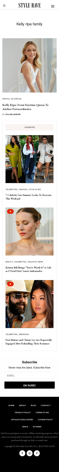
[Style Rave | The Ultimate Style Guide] (30, 5)
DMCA (25, 426)
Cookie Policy (45, 419)
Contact (46, 405)
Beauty (9, 261)
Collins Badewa (13, 114)
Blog (33, 405)
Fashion (23, 189)
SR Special (16, 98)
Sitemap (37, 426)
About (22, 405)
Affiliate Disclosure (22, 419)
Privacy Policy (23, 412)
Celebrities (11, 189)
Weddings (24, 334)
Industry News (35, 261)
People (6, 98)
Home (11, 405)
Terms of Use (42, 412)
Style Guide (34, 189)
